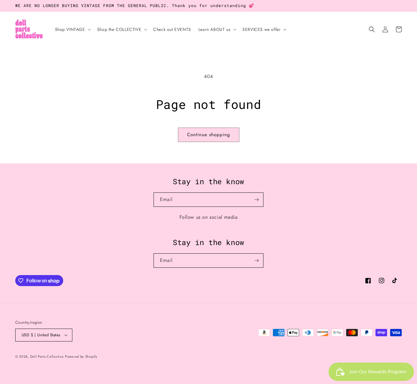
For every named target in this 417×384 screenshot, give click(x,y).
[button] (72, 29)
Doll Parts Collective (47, 356)
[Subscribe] (256, 199)
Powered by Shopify (81, 356)
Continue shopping (208, 134)
